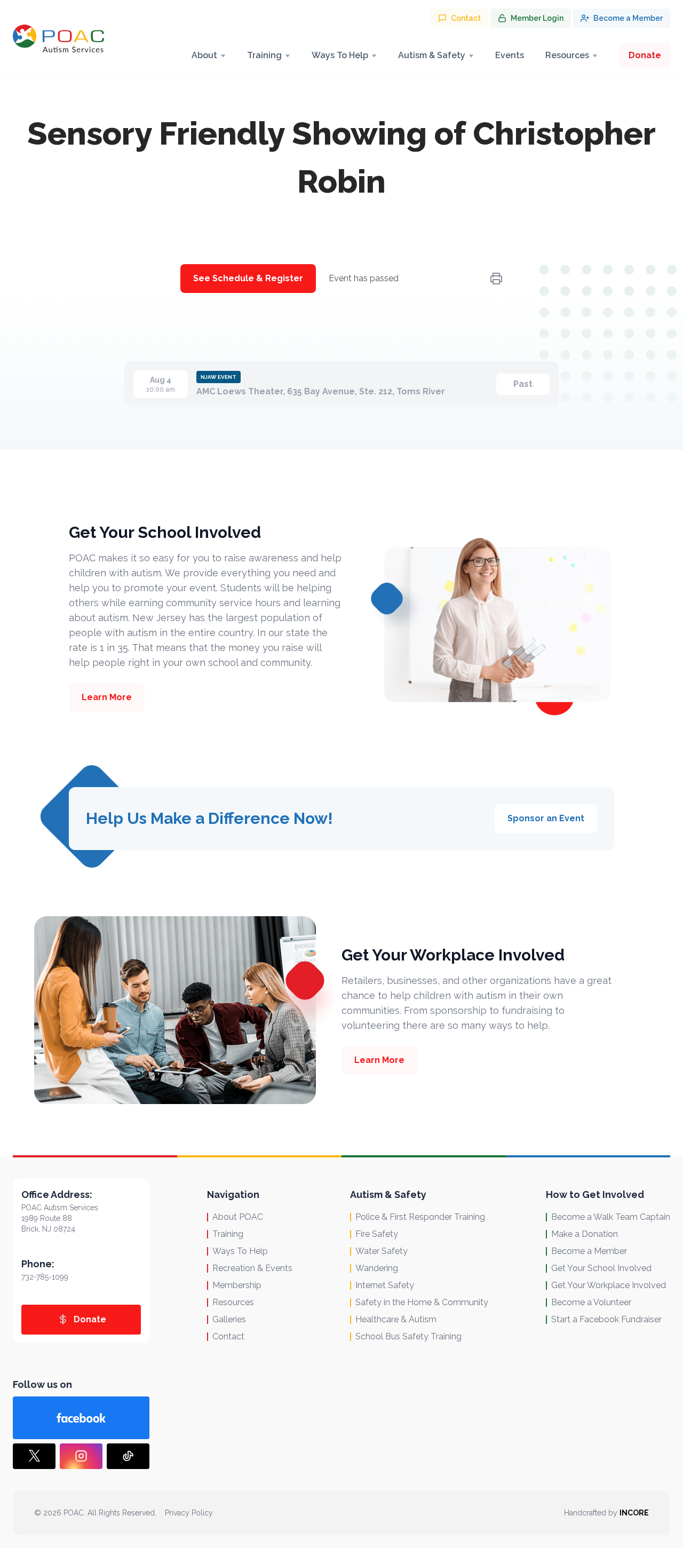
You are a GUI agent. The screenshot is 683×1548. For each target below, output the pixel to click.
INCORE (634, 1513)
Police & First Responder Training (420, 1217)
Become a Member (589, 1251)
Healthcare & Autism (395, 1319)
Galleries (229, 1319)
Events (509, 55)
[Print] (496, 278)
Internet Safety (384, 1285)
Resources (567, 55)
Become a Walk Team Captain (610, 1217)
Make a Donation (584, 1234)
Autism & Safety (431, 55)
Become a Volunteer (591, 1302)
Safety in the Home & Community (421, 1302)
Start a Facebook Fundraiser (606, 1319)
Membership (236, 1285)
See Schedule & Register (248, 278)
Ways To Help (340, 55)
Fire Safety (376, 1234)
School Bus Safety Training (408, 1336)
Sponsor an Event (545, 818)
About (204, 55)
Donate (645, 55)
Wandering (376, 1268)
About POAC (237, 1217)
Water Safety (381, 1251)
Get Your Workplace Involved (608, 1285)
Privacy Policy (189, 1513)
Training (264, 55)
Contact (228, 1336)
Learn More (107, 697)
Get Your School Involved (601, 1268)
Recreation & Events (252, 1268)
